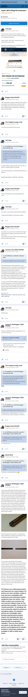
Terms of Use (6, 695)
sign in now (10, 648)
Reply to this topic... (9, 659)
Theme (5, 683)
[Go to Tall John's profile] (2, 29)
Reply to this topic (14, 23)
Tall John (5, 16)
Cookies (14, 685)
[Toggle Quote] (3, 146)
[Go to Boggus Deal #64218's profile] (2, 98)
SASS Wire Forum (9, 2)
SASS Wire (14, 18)
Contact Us (21, 683)
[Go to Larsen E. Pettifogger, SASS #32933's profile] (2, 326)
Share (7, 667)
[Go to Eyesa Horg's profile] (2, 456)
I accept (23, 692)
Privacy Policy (13, 683)
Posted (11, 30)
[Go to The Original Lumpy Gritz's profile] (2, 123)
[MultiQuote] (2, 91)
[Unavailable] (14, 522)
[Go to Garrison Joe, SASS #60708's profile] (2, 250)
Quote (6, 91)
